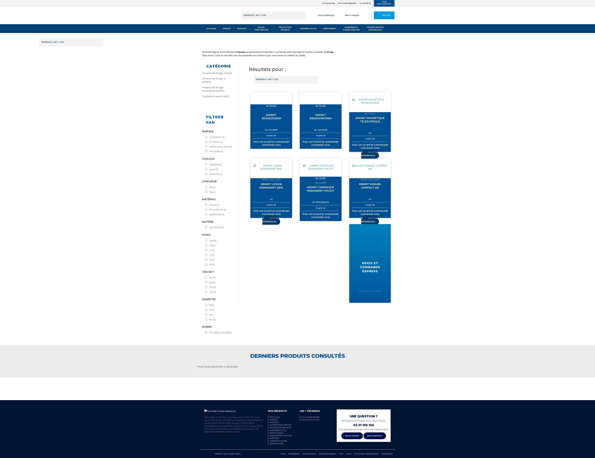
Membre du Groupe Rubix (227, 453)
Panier (386, 15)
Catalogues (328, 3)
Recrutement (309, 453)
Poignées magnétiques (215, 96)
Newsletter (293, 453)
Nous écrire (352, 436)
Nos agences (326, 15)
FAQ (283, 453)
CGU (349, 453)
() (217, 137)
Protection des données (366, 453)
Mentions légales (327, 453)
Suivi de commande (310, 419)
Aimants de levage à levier (217, 73)
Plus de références (369, 154)
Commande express (310, 417)
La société (365, 3)
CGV (341, 453)
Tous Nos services (384, 3)
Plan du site (387, 453)
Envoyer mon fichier (370, 291)
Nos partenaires (347, 3)
